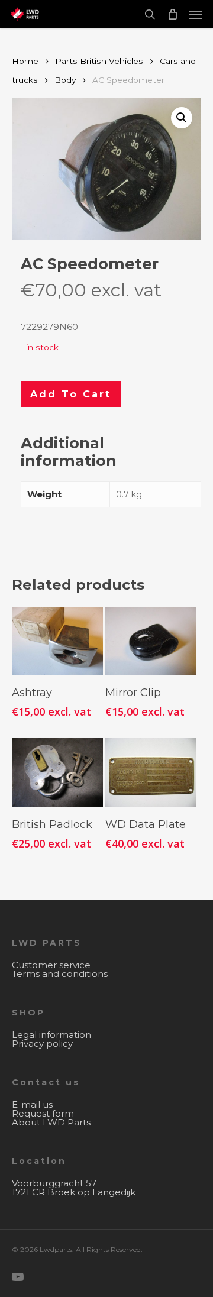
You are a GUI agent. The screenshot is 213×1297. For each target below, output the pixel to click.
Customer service (51, 965)
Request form (43, 1113)
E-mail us (32, 1104)
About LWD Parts (51, 1122)
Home (25, 61)
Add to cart (70, 394)
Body (65, 80)
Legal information (51, 1034)
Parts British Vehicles (99, 61)
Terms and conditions (60, 973)
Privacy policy (42, 1043)
